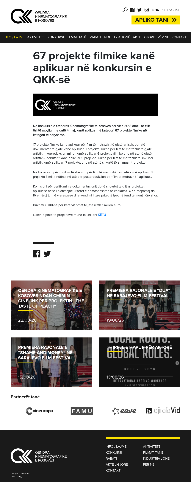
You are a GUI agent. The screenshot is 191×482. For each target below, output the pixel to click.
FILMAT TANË (77, 37)
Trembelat (25, 474)
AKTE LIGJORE (144, 37)
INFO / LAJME (14, 37)
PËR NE (163, 37)
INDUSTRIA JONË (117, 37)
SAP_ (19, 477)
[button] (125, 9)
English (173, 10)
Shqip (157, 10)
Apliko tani (151, 20)
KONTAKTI (179, 37)
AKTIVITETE (36, 37)
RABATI (95, 37)
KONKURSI (56, 37)
